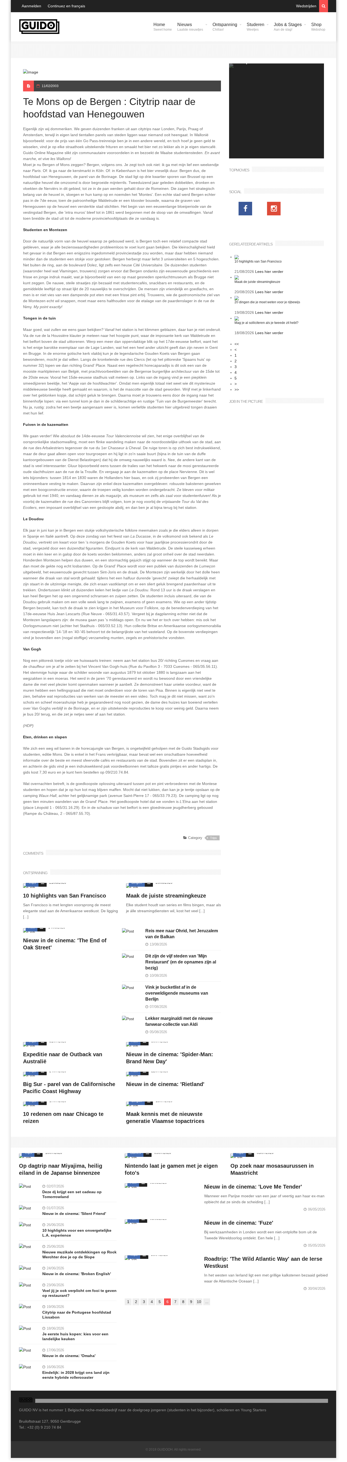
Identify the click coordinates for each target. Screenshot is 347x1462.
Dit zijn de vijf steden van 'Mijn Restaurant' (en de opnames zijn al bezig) (180, 962)
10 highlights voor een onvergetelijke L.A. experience (76, 1232)
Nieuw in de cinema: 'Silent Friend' (74, 1213)
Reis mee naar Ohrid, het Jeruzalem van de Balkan (181, 933)
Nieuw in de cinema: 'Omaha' (68, 1356)
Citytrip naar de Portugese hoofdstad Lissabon (76, 1314)
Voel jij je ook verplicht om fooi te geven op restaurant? (79, 1293)
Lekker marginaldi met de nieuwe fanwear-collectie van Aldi (179, 1021)
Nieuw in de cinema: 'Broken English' (76, 1274)
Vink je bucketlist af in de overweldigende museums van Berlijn (176, 993)
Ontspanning (225, 26)
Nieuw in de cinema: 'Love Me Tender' (253, 1187)
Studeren (255, 26)
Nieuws (190, 26)
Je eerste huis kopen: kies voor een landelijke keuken (75, 1336)
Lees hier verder (269, 271)
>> (236, 389)
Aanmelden (31, 6)
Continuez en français (66, 6)
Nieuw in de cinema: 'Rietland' (165, 1084)
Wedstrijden (306, 6)
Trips (213, 837)
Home (162, 26)
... (206, 1302)
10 (199, 1302)
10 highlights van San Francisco (64, 896)
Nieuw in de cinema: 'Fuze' (238, 1223)
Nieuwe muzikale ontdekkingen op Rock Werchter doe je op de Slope (79, 1254)
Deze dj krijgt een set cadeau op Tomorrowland (72, 1194)
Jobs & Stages (288, 26)
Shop (318, 26)
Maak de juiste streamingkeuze (166, 896)
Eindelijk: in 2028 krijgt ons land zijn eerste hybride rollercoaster (76, 1375)
